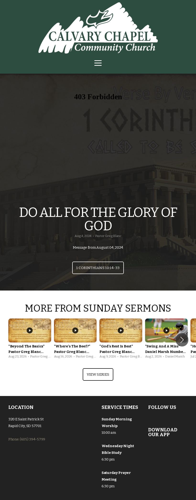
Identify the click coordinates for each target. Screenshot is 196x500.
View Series (98, 374)
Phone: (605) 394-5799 (26, 439)
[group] (29, 340)
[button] (182, 340)
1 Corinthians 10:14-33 (98, 268)
